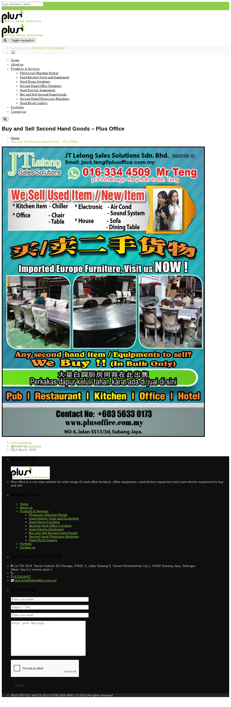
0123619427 (22, 576)
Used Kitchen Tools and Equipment (44, 77)
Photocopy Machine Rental (39, 73)
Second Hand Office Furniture (40, 86)
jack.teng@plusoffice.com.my (36, 580)
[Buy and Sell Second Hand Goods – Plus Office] (103, 436)
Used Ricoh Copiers (33, 103)
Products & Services (25, 68)
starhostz (34, 446)
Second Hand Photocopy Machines (44, 98)
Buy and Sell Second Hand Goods (43, 94)
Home (15, 60)
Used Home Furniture (35, 81)
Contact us (18, 111)
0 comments (23, 442)
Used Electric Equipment (37, 90)
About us (17, 64)
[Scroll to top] (3, 702)
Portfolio (17, 107)
